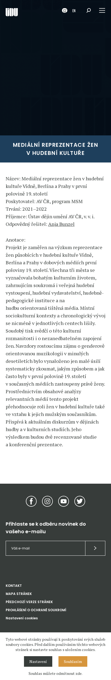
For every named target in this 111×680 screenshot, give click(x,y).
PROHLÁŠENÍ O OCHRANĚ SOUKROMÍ (36, 610)
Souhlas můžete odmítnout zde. (55, 673)
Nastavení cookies (22, 618)
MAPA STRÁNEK (19, 593)
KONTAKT (14, 585)
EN (73, 10)
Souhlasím (73, 661)
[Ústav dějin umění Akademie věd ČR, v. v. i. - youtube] (63, 501)
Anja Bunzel (61, 224)
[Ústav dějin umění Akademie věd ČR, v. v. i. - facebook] (31, 501)
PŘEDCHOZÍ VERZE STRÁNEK (29, 602)
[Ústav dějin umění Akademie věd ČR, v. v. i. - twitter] (79, 501)
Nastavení (38, 661)
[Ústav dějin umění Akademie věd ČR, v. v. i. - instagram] (47, 501)
